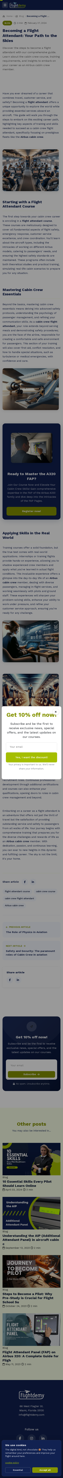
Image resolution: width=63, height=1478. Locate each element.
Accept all (45, 1470)
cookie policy (12, 1462)
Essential (18, 1470)
